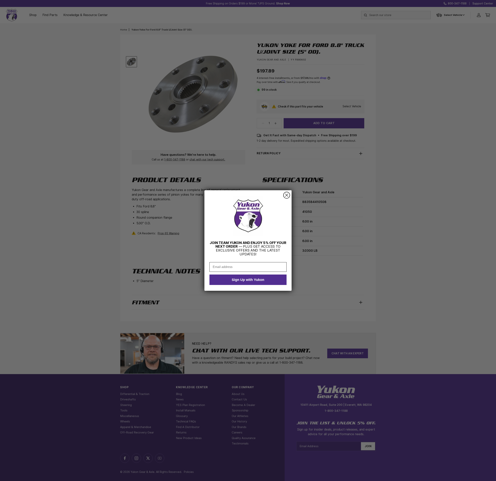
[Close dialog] (286, 195)
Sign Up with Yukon (248, 280)
